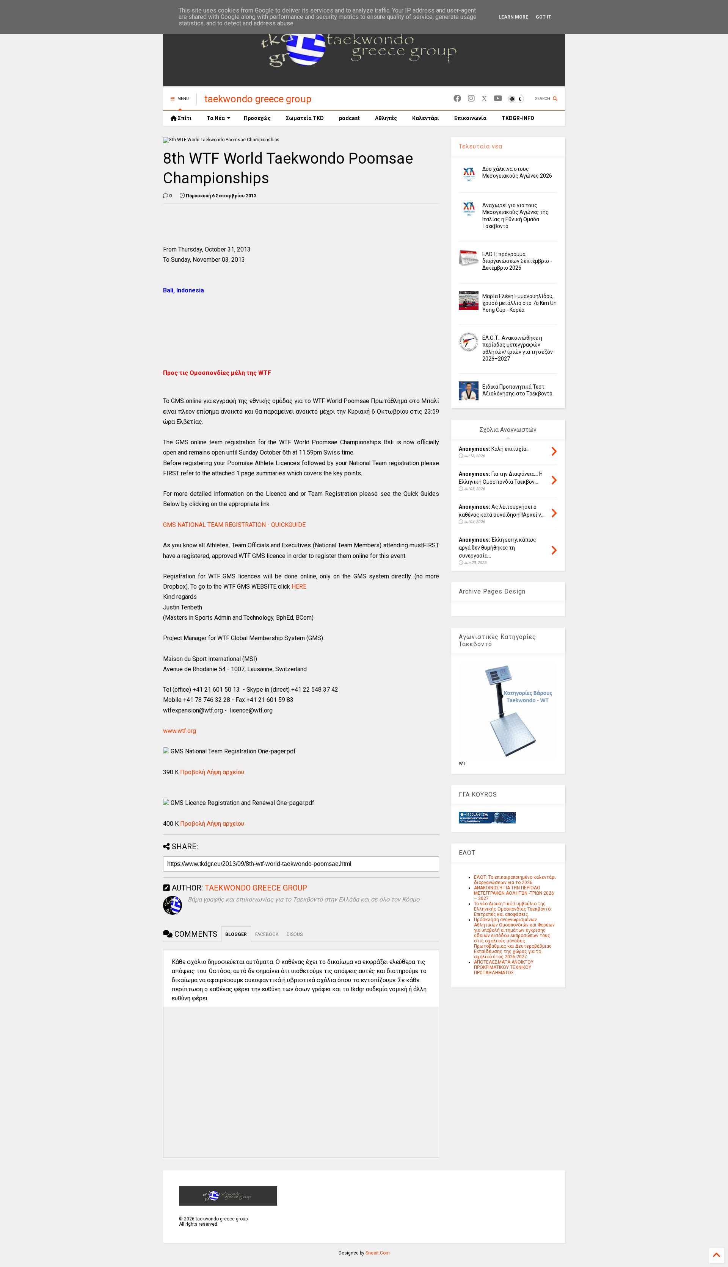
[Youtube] (498, 98)
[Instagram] (471, 98)
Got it (543, 17)
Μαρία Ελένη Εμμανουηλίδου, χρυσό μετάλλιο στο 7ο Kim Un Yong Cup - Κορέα (519, 303)
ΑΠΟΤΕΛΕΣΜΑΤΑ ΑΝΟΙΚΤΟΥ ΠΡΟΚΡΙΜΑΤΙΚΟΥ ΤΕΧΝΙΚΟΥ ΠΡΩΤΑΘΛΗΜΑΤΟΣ (503, 967)
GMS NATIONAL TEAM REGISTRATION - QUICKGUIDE (234, 524)
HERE (299, 586)
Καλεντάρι (425, 118)
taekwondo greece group (258, 99)
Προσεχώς (257, 118)
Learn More (513, 17)
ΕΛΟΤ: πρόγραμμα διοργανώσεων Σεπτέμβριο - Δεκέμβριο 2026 (517, 261)
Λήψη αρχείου (225, 772)
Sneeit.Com (378, 1253)
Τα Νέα (216, 118)
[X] (484, 98)
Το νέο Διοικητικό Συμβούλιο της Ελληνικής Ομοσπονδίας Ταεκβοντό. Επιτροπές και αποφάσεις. (513, 909)
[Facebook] (457, 98)
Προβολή (192, 772)
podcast (349, 118)
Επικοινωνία (470, 118)
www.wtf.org (179, 730)
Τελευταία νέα (480, 146)
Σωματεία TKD (305, 118)
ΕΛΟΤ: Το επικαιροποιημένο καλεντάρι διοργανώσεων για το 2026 (515, 880)
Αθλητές (386, 118)
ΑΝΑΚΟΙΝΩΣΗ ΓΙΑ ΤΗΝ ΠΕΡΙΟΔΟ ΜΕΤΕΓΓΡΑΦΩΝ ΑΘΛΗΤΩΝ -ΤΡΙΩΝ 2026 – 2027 (514, 893)
